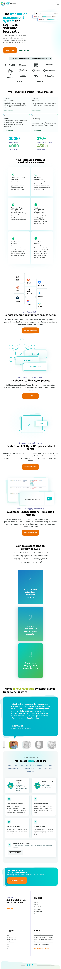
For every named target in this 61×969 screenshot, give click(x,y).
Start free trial (10, 50)
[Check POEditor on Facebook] (27, 965)
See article (10, 908)
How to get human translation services (45, 942)
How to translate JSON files (41, 944)
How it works (10, 942)
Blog (8, 944)
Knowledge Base (11, 937)
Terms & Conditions (42, 965)
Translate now (8, 111)
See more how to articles (41, 948)
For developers (38, 911)
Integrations (37, 909)
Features (36, 902)
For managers (38, 913)
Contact (23, 965)
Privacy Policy (50, 965)
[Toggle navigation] (58, 3)
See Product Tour (24, 50)
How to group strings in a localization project (46, 937)
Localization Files (11, 939)
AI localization (38, 907)
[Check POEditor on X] (29, 965)
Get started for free (17, 880)
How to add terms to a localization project (46, 935)
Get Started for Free (30, 330)
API (7, 935)
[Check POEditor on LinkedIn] (32, 965)
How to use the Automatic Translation (45, 939)
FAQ (8, 946)
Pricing (36, 904)
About (8, 949)
